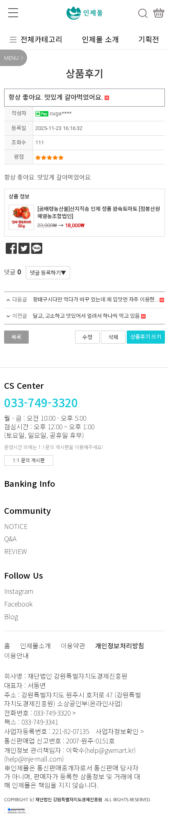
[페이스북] (11, 248)
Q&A (10, 538)
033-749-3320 (41, 402)
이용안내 (16, 656)
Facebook (18, 604)
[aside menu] (13, 12)
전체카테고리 (41, 39)
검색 (143, 13)
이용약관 (73, 646)
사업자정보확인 (117, 731)
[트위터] (24, 248)
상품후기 (145, 337)
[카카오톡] (36, 248)
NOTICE (15, 526)
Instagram (18, 591)
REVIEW (15, 551)
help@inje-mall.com (34, 759)
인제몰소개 (35, 646)
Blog (11, 616)
